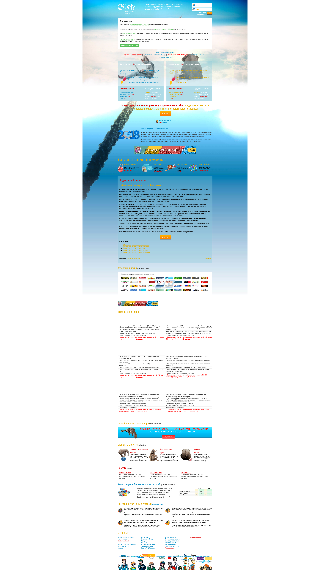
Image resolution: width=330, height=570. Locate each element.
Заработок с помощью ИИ (126, 39)
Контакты (120, 548)
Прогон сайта (145, 537)
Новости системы (122, 539)
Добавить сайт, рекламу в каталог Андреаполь (136, 250)
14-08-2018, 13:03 (125, 472)
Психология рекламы (171, 543)
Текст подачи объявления (172, 546)
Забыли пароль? (201, 14)
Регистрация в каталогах (203, 561)
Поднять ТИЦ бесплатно (133, 259)
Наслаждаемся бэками (204, 170)
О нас (119, 543)
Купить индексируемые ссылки (129, 45)
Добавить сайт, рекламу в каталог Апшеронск (136, 245)
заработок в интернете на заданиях (139, 25)
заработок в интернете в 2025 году (163, 29)
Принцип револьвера (195, 537)
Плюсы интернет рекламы (172, 539)
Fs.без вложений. (148, 55)
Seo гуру (143, 541)
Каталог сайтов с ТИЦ (171, 537)
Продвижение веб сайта (148, 544)
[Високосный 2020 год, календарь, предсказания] (184, 556)
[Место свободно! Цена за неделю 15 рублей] (138, 306)
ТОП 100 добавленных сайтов (126, 537)
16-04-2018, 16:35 (156, 472)
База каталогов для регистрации (127, 544)
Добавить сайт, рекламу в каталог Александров (136, 252)
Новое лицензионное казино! (197, 55)
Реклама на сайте (170, 548)
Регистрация (202, 12)
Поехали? (179, 171)
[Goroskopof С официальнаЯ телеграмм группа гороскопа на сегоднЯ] (200, 559)
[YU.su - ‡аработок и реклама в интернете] (208, 559)
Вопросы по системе (123, 546)
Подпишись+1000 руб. (160, 55)
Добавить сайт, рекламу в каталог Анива (134, 248)
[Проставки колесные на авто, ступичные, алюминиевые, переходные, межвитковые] (151, 556)
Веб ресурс (144, 543)
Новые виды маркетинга (172, 541)
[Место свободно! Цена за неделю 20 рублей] (165, 153)
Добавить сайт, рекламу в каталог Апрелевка (136, 247)
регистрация (165, 113)
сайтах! (165, 121)
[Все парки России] (193, 559)
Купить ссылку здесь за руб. (165, 52)
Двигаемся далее (128, 170)
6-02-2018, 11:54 (186, 472)
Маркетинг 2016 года (147, 539)
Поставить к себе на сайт (165, 57)
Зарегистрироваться (123, 541)
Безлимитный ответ (170, 544)
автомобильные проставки (129, 33)
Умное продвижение (147, 546)
